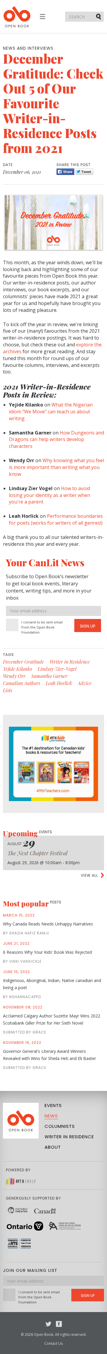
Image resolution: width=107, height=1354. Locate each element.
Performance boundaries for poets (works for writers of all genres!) (56, 519)
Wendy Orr (14, 676)
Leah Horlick (59, 683)
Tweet (84, 171)
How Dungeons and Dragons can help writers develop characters (56, 439)
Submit (99, 16)
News (51, 1116)
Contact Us (53, 1343)
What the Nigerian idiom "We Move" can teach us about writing (51, 411)
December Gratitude (23, 662)
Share (65, 171)
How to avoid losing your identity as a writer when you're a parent (49, 495)
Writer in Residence (70, 662)
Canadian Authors (21, 683)
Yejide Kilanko (17, 669)
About (53, 1147)
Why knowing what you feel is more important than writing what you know (56, 467)
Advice (85, 683)
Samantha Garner (49, 676)
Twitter (48, 1324)
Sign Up (87, 626)
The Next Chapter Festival (37, 853)
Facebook (59, 1324)
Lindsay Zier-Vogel (57, 669)
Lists (7, 690)
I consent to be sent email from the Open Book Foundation (42, 627)
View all (89, 875)
